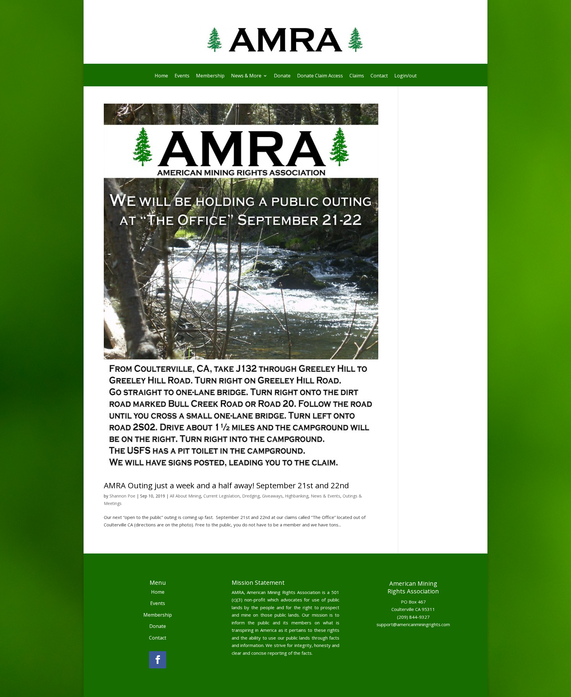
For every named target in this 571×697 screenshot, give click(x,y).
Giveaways (272, 496)
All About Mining (185, 496)
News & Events (325, 496)
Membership (210, 76)
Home (161, 76)
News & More (246, 76)
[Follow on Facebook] (157, 659)
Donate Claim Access (320, 76)
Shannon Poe (122, 496)
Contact (379, 76)
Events (182, 76)
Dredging (251, 496)
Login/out (405, 76)
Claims (356, 76)
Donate (282, 76)
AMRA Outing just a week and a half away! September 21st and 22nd (226, 485)
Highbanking (296, 496)
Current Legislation (221, 496)
